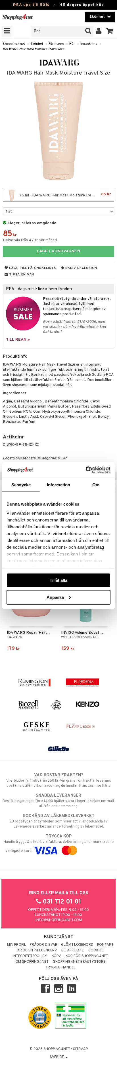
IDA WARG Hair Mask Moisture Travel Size (33, 49)
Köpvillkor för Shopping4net (80, 956)
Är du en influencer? (37, 950)
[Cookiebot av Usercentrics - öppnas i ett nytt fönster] (85, 470)
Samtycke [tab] (21, 484)
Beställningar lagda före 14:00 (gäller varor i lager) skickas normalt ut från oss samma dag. (58, 801)
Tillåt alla (58, 580)
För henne (56, 44)
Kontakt (105, 945)
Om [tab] (95, 484)
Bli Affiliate (72, 950)
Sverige (57, 1057)
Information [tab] (58, 484)
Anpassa (55, 597)
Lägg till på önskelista (32, 268)
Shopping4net (14, 44)
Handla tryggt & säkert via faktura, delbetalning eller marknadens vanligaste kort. (59, 843)
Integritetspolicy (29, 956)
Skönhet (36, 44)
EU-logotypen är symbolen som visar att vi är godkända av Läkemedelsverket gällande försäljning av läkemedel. (59, 821)
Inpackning (88, 44)
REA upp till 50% (31, 5)
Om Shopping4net (32, 962)
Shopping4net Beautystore (79, 962)
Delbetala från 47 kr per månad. (30, 240)
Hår (72, 44)
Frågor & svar (43, 945)
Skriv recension (80, 268)
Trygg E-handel (60, 967)
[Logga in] (98, 31)
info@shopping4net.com (58, 920)
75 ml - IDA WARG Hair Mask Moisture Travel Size (65, 195)
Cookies (96, 950)
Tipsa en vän (21, 274)
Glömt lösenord (77, 945)
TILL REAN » (18, 339)
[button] (110, 31)
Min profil (16, 945)
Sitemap (80, 1049)
